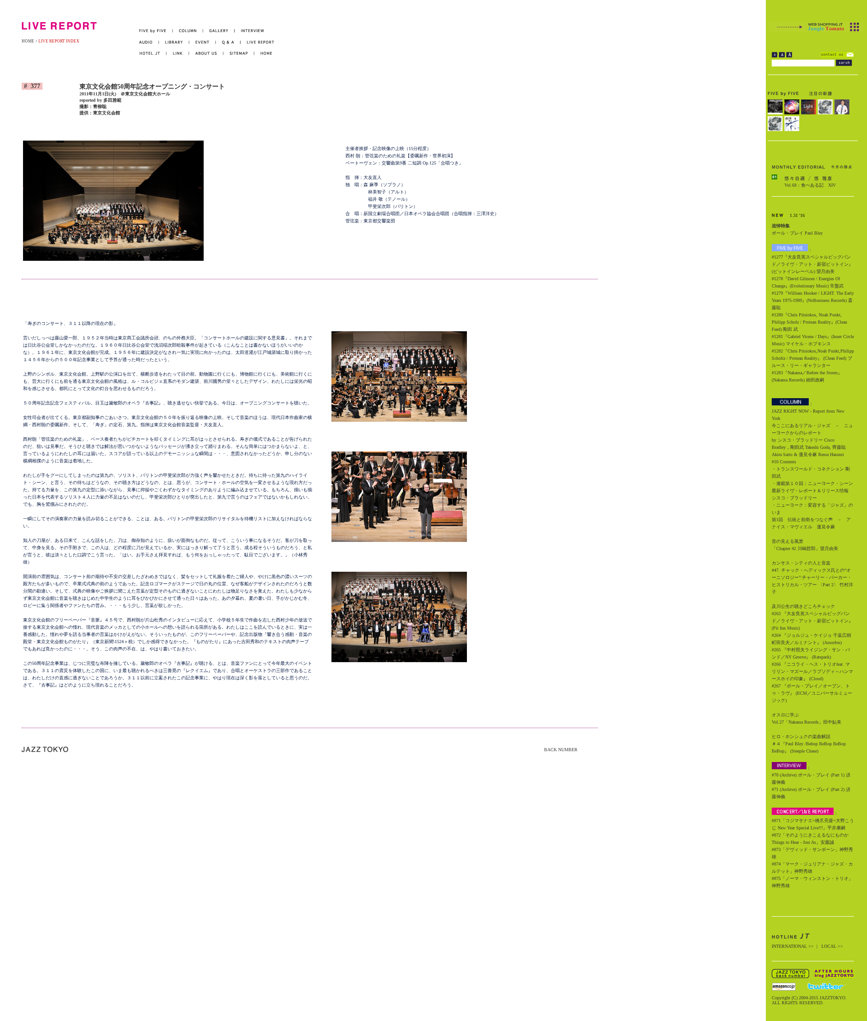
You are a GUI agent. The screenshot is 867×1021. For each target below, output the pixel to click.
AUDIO (149, 42)
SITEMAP (239, 54)
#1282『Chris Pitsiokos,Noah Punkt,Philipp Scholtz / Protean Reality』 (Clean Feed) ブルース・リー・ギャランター (813, 358)
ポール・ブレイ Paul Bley (797, 233)
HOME (28, 41)
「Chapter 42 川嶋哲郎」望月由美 (805, 548)
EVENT (202, 42)
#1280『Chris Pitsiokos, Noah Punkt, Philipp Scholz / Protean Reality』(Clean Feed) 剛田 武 (809, 322)
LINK (178, 54)
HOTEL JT (153, 54)
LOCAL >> (832, 946)
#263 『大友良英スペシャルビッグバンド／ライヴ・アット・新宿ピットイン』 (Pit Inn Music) (812, 620)
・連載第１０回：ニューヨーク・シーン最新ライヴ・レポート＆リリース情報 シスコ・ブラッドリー (812, 490)
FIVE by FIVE (156, 31)
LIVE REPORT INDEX (58, 41)
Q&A (228, 42)
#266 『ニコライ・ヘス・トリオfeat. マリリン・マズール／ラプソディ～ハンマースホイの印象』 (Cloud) (812, 671)
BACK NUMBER (561, 749)
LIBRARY (174, 42)
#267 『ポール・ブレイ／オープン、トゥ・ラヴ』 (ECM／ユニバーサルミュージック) (812, 693)
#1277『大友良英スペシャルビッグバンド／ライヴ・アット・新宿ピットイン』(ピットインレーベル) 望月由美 (812, 264)
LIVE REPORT (258, 42)
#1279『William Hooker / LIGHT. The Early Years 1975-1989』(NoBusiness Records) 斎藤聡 (813, 300)
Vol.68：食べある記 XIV (810, 185)
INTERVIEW (249, 31)
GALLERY (219, 31)
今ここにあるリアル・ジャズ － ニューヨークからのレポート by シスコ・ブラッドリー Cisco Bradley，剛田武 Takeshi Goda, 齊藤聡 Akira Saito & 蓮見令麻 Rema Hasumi (812, 440)
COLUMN (188, 31)
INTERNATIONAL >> (793, 946)
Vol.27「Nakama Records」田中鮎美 (806, 722)
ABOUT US (206, 54)
